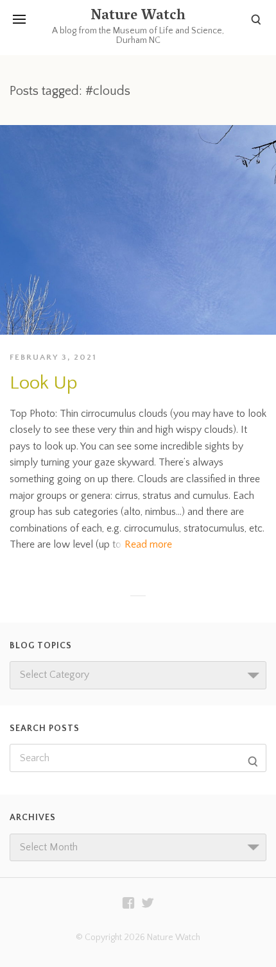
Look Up (44, 383)
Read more (148, 544)
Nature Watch (138, 16)
